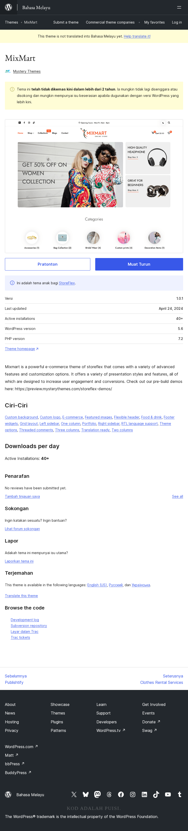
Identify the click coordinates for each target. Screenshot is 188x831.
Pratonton (48, 264)
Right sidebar (108, 423)
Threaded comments (36, 430)
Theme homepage (20, 349)
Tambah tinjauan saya (22, 496)
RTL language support (139, 423)
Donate (151, 721)
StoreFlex (67, 283)
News (10, 713)
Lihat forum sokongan (22, 529)
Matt (12, 755)
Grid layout (29, 423)
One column (70, 423)
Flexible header (126, 417)
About (10, 704)
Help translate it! (137, 36)
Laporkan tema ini (19, 561)
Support (103, 713)
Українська (141, 585)
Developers (106, 721)
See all (177, 496)
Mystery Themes (27, 71)
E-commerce (72, 417)
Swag (149, 730)
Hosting (12, 721)
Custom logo (50, 417)
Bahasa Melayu (30, 794)
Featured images (98, 417)
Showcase (60, 704)
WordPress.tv (111, 730)
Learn (101, 704)
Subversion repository (29, 625)
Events (148, 713)
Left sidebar (49, 423)
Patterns (58, 730)
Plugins (57, 721)
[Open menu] (180, 7)
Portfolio (89, 423)
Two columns (122, 430)
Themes (11, 22)
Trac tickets (20, 637)
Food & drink (151, 417)
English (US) (97, 585)
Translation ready (95, 430)
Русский (116, 585)
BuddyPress (18, 772)
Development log (25, 620)
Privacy (11, 730)
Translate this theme (21, 596)
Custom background (21, 417)
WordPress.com (21, 746)
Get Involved (154, 704)
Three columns (67, 430)
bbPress (15, 763)
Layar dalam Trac (24, 631)
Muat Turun (139, 264)
